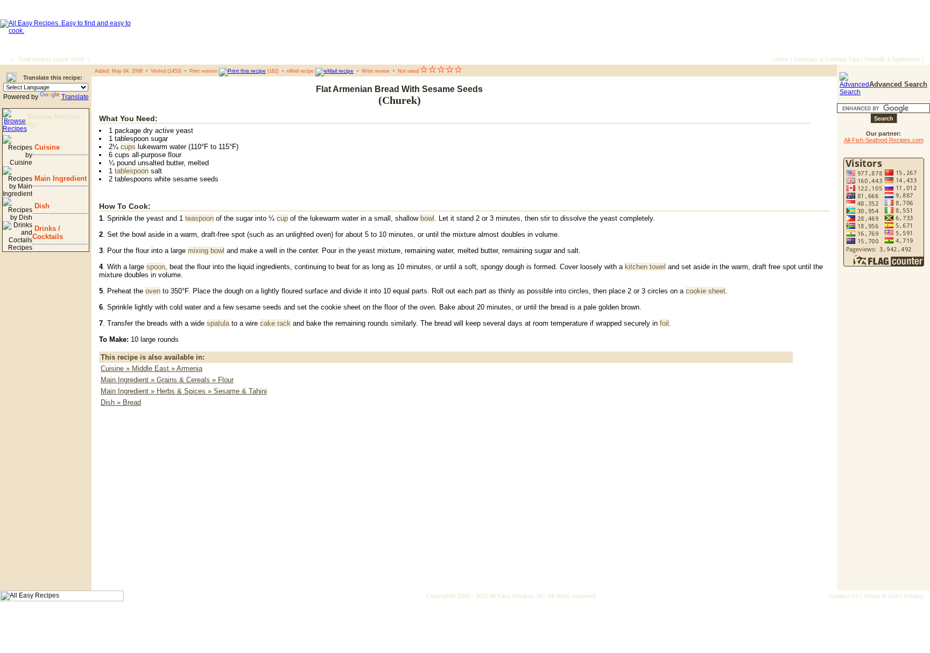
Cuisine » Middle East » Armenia (151, 368)
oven (152, 291)
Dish (41, 206)
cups (128, 147)
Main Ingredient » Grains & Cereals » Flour (167, 380)
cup (282, 218)
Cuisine (46, 147)
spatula (218, 323)
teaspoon (199, 218)
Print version (203, 71)
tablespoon (132, 171)
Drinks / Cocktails (47, 232)
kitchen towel (645, 267)
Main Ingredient (59, 178)
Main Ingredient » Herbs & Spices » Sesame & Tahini (184, 391)
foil (664, 323)
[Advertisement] (765, 95)
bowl (427, 218)
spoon (155, 267)
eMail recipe (300, 71)
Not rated (408, 71)
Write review (376, 71)
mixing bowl (206, 251)
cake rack (275, 323)
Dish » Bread (121, 402)
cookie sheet (705, 291)
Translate (75, 97)
